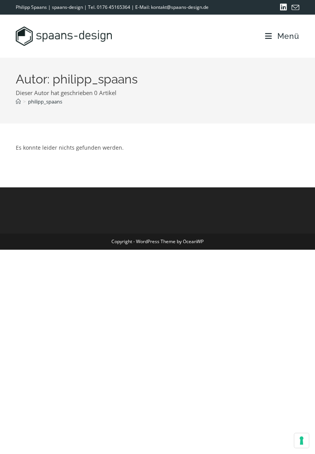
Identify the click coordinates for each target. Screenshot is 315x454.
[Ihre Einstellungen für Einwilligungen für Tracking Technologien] (301, 440)
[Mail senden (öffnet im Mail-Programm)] (294, 7)
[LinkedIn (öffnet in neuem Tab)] (283, 7)
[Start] (18, 101)
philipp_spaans (45, 101)
